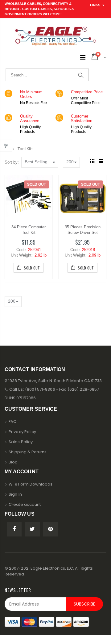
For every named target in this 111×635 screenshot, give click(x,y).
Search (81, 75)
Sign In (15, 494)
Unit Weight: (22, 255)
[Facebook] (14, 529)
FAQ (13, 421)
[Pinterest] (50, 529)
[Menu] (82, 57)
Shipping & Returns (28, 452)
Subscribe (84, 604)
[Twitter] (32, 529)
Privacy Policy (22, 432)
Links (95, 5)
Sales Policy (21, 442)
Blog (13, 462)
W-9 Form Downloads (30, 484)
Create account (25, 504)
